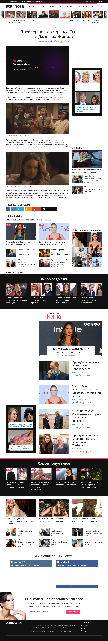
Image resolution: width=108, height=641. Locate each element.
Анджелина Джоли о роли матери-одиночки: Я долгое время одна (66, 300)
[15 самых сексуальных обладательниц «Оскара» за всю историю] (21, 508)
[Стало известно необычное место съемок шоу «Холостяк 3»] (11, 532)
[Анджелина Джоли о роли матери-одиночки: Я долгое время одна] (66, 289)
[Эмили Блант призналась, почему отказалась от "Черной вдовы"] (54, 231)
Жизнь (33, 285)
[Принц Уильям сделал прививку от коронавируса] (11, 253)
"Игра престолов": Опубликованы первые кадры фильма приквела (87, 415)
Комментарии (51, 209)
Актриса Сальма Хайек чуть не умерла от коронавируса (71, 350)
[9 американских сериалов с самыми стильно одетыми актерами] (87, 159)
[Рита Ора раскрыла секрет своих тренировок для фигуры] (16, 289)
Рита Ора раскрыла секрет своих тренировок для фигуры (16, 300)
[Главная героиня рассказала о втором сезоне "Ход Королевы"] (44, 253)
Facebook (85, 625)
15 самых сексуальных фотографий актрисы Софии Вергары (53, 520)
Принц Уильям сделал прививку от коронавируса (26, 252)
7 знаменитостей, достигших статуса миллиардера (88, 300)
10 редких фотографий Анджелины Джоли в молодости (59, 542)
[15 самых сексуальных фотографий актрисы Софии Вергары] (54, 508)
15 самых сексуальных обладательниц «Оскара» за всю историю (19, 521)
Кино (8, 224)
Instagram (85, 631)
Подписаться (73, 612)
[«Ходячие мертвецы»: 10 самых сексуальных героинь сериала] (87, 508)
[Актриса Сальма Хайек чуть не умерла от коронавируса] (21, 231)
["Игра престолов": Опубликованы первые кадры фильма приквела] (11, 263)
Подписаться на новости (76, 586)
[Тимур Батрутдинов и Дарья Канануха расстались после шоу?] (16, 474)
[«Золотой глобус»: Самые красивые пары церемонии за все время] (11, 543)
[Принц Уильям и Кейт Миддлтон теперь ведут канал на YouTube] (44, 263)
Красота (9, 285)
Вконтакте (86, 623)
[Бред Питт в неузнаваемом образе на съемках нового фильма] (77, 179)
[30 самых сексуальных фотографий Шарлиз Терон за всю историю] (41, 474)
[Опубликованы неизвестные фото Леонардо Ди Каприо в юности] (77, 532)
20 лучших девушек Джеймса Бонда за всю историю (93, 189)
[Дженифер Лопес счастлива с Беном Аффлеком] (41, 289)
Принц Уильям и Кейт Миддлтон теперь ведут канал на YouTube (86, 440)
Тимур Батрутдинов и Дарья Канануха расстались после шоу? (15, 484)
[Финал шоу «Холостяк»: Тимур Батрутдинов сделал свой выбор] (91, 474)
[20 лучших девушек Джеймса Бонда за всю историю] (77, 190)
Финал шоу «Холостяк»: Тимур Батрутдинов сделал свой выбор (90, 484)
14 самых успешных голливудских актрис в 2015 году (93, 542)
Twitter (85, 628)
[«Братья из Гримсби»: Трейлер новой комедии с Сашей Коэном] (44, 532)
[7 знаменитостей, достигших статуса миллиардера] (91, 289)
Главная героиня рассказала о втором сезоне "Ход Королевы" (60, 252)
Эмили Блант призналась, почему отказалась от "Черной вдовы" (86, 391)
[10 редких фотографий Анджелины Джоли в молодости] (44, 543)
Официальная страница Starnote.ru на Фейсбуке (72, 565)
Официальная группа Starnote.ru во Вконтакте (25, 565)
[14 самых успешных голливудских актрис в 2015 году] (77, 543)
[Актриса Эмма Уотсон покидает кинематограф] (66, 474)
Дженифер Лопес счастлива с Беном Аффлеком (38, 300)
